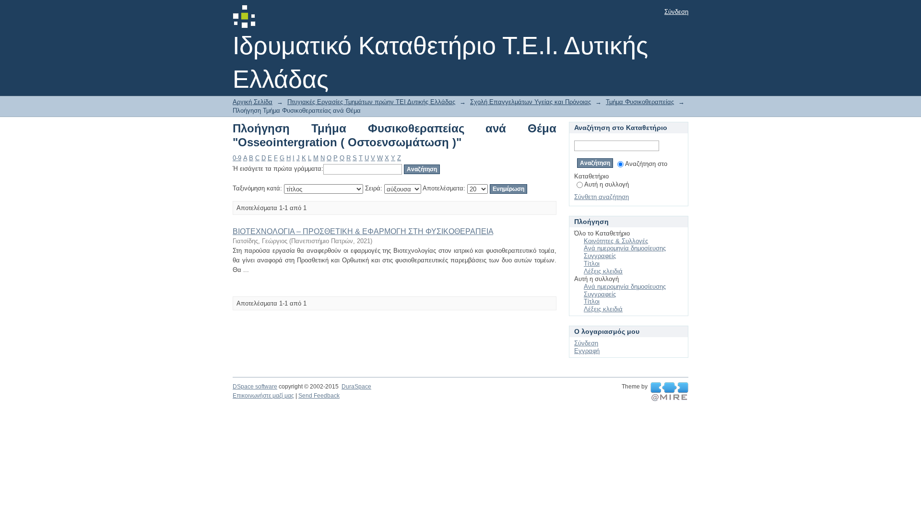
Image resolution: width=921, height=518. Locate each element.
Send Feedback (319, 395)
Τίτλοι (592, 263)
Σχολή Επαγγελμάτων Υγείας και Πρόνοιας (530, 102)
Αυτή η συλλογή (606, 184)
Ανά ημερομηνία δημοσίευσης (625, 248)
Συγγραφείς (600, 255)
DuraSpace (356, 386)
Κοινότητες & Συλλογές (616, 241)
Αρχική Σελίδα (252, 102)
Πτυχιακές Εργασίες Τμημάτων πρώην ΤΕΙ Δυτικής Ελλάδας (371, 102)
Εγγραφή (587, 350)
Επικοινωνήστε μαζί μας (263, 395)
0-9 (237, 158)
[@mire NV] (669, 391)
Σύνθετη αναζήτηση (601, 196)
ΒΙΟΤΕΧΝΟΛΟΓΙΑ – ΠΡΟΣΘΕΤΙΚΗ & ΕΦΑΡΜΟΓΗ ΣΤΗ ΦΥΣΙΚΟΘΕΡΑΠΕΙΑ (363, 231)
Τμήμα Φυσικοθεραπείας (640, 102)
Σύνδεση (676, 11)
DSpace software (255, 386)
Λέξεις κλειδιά (603, 271)
